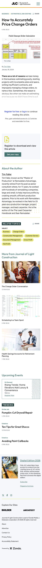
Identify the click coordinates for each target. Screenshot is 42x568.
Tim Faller (7, 67)
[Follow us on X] (3, 495)
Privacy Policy (6, 537)
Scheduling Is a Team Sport (13, 320)
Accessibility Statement (10, 541)
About (4, 524)
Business (5, 14)
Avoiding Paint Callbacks (15, 441)
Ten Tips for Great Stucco (15, 426)
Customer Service (32, 236)
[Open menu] (38, 4)
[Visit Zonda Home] (12, 548)
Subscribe (23, 482)
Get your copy (13, 154)
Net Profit (6, 244)
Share (37, 14)
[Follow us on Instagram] (11, 495)
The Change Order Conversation (15, 286)
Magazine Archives (26, 486)
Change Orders (18, 232)
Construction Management (12, 236)
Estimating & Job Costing (21, 14)
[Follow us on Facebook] (7, 495)
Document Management (11, 240)
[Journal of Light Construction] (21, 3)
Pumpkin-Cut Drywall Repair (17, 412)
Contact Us (6, 533)
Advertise (5, 528)
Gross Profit (28, 240)
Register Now (9, 395)
